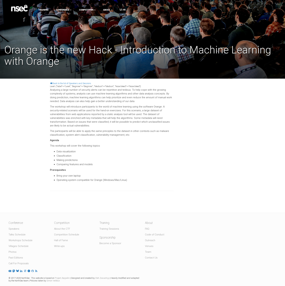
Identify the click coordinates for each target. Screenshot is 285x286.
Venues (149, 246)
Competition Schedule (66, 234)
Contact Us (151, 257)
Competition (86, 10)
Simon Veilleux (53, 280)
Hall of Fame (61, 240)
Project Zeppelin (62, 278)
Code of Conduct (154, 234)
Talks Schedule (17, 234)
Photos (12, 251)
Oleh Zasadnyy (102, 278)
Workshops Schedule (20, 240)
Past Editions (16, 257)
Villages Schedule (19, 246)
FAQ (147, 228)
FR (124, 10)
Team (148, 251)
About (107, 10)
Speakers (14, 228)
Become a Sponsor (110, 243)
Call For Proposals (19, 263)
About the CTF (62, 228)
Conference (63, 10)
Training (43, 10)
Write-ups (59, 246)
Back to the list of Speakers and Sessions (71, 83)
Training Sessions (109, 228)
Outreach (150, 240)
